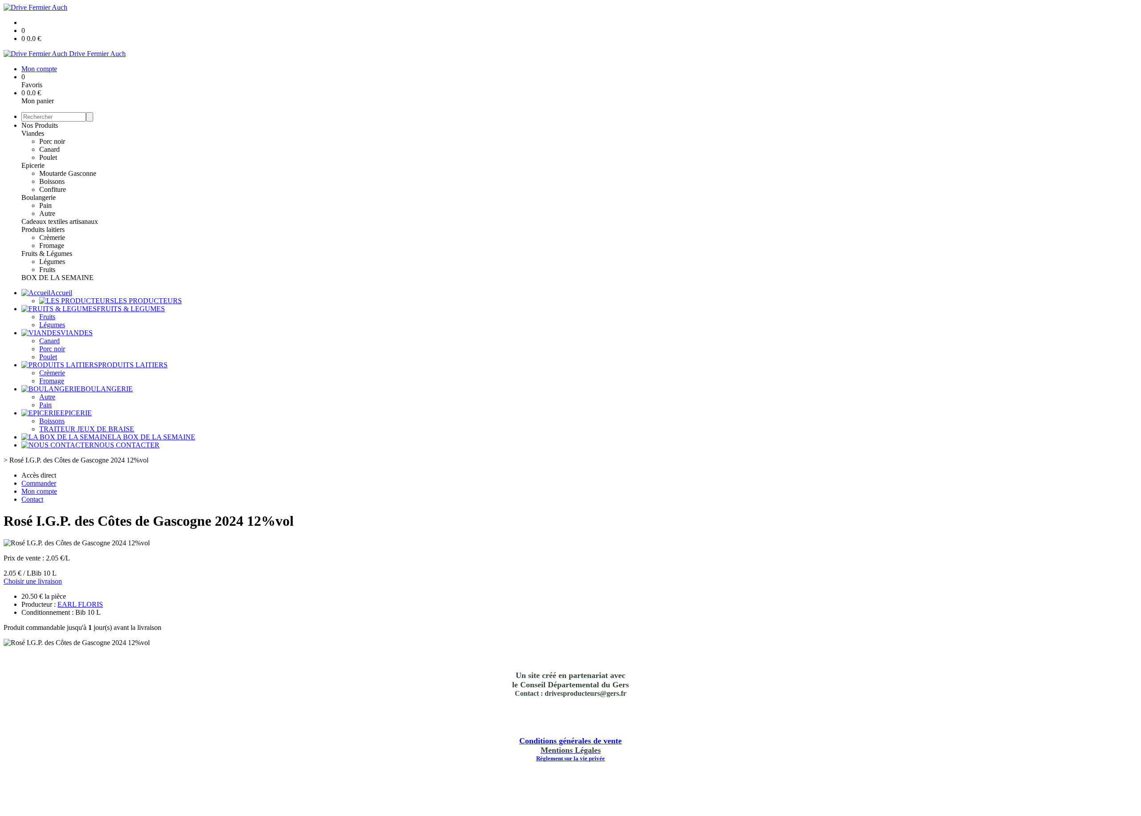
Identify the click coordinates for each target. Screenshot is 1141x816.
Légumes (52, 261)
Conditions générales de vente (570, 740)
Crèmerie (52, 237)
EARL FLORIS (80, 604)
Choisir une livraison (33, 581)
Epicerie (33, 165)
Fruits (47, 269)
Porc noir (52, 141)
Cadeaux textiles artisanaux (59, 221)
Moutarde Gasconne (67, 173)
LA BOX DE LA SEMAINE (153, 437)
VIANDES (77, 333)
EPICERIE (76, 413)
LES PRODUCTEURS (148, 300)
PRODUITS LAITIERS (133, 365)
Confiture (52, 189)
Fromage (51, 245)
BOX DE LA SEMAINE (57, 277)
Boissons (52, 181)
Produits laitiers (43, 229)
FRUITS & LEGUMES (131, 309)
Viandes (32, 133)
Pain (45, 205)
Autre (47, 213)
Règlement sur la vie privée (570, 758)
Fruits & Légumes (46, 253)
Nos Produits (39, 125)
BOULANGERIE (107, 389)
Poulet (48, 157)
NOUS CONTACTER (127, 445)
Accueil (61, 292)
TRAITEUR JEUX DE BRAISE (86, 429)
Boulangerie (38, 197)
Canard (49, 149)
